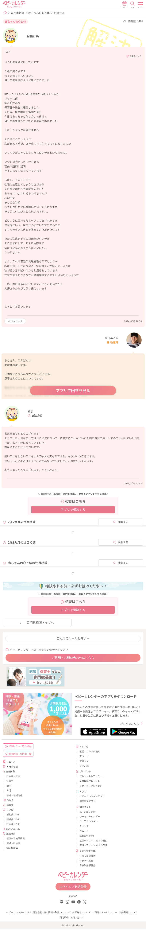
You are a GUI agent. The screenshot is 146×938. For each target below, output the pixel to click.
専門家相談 (17, 13)
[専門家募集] (35, 676)
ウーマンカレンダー (89, 816)
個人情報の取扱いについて (57, 912)
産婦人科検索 (13, 843)
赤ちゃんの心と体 (39, 13)
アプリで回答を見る (73, 390)
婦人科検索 (12, 848)
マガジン (84, 760)
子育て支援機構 (87, 855)
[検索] (132, 5)
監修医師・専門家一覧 (20, 753)
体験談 (9, 804)
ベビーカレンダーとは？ (18, 912)
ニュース (10, 761)
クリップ (17, 321)
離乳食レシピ (13, 814)
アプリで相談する (73, 509)
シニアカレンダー (88, 821)
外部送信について (81, 912)
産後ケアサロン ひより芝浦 (93, 845)
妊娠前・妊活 (13, 776)
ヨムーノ (83, 830)
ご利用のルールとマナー (73, 638)
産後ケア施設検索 (15, 838)
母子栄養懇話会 (87, 865)
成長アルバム (13, 828)
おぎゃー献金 (86, 860)
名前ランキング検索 (89, 751)
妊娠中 (9, 780)
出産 (8, 785)
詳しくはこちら (129, 724)
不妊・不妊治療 (14, 795)
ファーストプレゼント (90, 785)
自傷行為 (59, 13)
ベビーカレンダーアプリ (92, 796)
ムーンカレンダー (88, 811)
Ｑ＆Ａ (10, 800)
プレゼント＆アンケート (92, 776)
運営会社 (37, 912)
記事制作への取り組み (20, 746)
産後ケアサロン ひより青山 (93, 840)
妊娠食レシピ (13, 819)
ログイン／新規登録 (73, 886)
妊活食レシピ (13, 824)
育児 (8, 790)
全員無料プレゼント (89, 781)
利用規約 (64, 917)
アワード (84, 756)
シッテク (84, 825)
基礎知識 (10, 771)
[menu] (141, 5)
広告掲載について (128, 912)
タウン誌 (84, 765)
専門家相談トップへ (40, 622)
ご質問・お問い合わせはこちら (73, 657)
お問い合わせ (77, 917)
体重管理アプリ (87, 801)
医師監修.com (86, 835)
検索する (123, 522)
